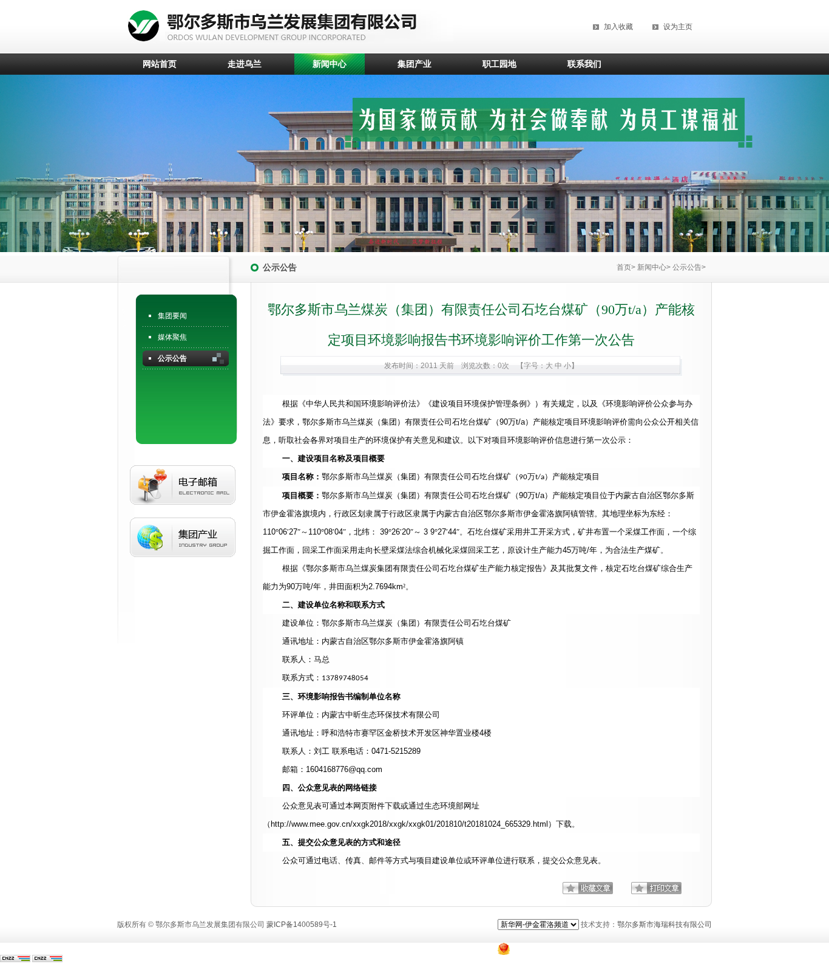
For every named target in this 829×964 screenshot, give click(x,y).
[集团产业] (182, 566)
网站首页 (160, 64)
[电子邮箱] (182, 514)
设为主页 (677, 26)
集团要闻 (172, 316)
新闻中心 (330, 64)
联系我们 (584, 64)
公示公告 (172, 358)
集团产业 (414, 64)
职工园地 (499, 64)
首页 (624, 267)
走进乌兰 (245, 64)
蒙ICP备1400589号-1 (301, 924)
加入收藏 (618, 26)
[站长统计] (15, 959)
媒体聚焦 (172, 337)
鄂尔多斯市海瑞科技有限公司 (664, 924)
